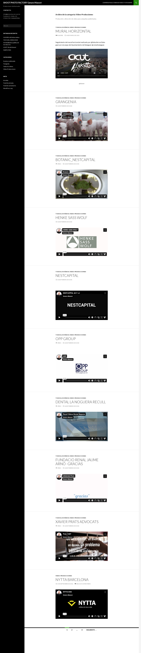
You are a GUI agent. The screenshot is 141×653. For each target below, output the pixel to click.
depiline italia (7, 50)
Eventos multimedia (9, 61)
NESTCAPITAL (67, 275)
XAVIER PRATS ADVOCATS (77, 521)
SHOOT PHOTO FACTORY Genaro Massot (22, 2)
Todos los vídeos (62, 27)
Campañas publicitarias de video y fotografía (117, 2)
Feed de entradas (8, 83)
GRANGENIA (66, 101)
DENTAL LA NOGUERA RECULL (81, 402)
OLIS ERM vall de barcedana (11, 37)
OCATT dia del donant (9, 47)
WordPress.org (7, 88)
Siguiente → (91, 630)
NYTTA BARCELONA (72, 579)
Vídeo (59, 164)
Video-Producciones (78, 27)
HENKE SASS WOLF (71, 217)
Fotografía (6, 64)
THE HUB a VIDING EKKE (10, 40)
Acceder (5, 80)
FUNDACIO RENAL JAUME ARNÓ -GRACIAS (77, 462)
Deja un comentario (83, 584)
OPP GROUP (66, 338)
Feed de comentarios (9, 85)
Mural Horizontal (73, 31)
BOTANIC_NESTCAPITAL (75, 159)
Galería (60, 35)
